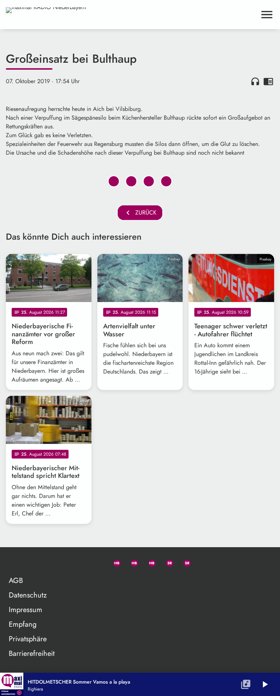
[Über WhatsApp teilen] (149, 181)
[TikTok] (201, 562)
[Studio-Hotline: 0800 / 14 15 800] (96, 562)
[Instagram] (149, 562)
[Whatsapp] (114, 562)
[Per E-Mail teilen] (166, 181)
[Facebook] (131, 562)
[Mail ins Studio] (79, 562)
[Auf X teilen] (131, 181)
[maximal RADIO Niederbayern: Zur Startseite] (131, 14)
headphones (255, 81)
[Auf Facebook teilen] (114, 181)
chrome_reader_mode (268, 81)
